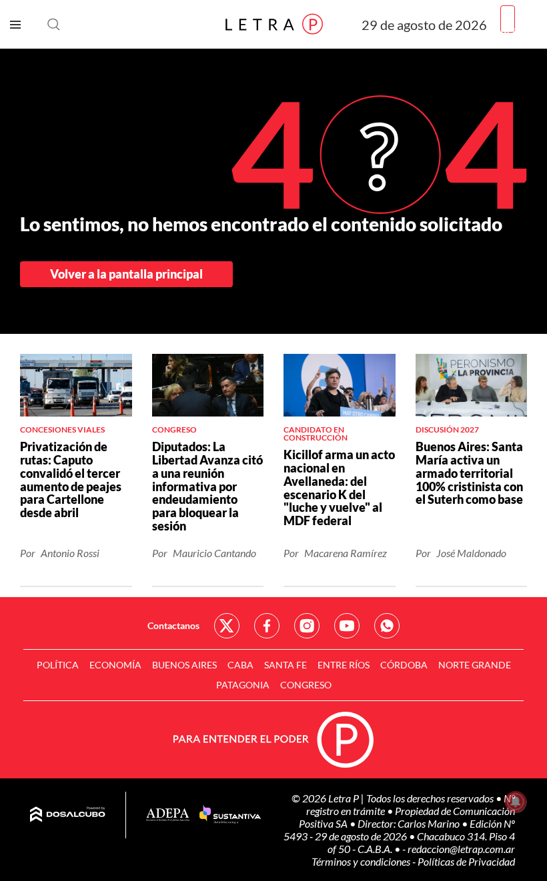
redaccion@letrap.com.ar (461, 848)
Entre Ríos (344, 664)
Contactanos (173, 625)
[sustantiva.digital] (230, 815)
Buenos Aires (184, 664)
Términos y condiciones (362, 861)
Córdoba (404, 664)
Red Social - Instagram (307, 626)
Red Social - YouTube (347, 626)
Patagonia (242, 684)
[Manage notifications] (515, 801)
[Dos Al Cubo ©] (67, 815)
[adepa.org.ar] (167, 815)
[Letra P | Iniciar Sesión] (507, 19)
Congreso (306, 684)
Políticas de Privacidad (466, 861)
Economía (115, 664)
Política (58, 664)
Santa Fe (285, 664)
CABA (240, 664)
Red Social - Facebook (267, 626)
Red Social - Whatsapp (387, 626)
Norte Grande (474, 664)
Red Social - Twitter (227, 626)
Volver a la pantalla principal (126, 274)
